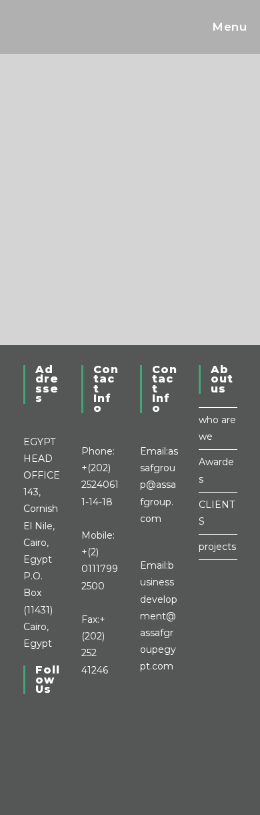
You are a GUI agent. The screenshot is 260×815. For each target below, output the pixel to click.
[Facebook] (27, 732)
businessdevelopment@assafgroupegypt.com (158, 615)
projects (217, 547)
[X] (27, 716)
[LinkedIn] (27, 750)
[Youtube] (27, 766)
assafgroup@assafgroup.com (159, 485)
